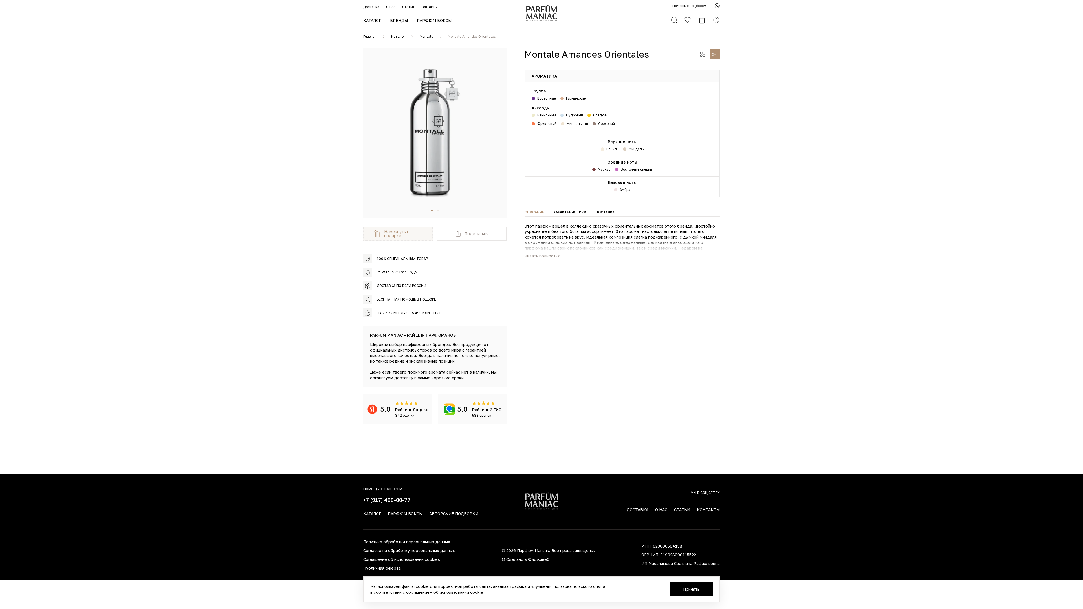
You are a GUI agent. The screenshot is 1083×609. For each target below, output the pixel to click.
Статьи (408, 7)
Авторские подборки (453, 513)
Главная (370, 36)
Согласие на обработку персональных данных (409, 550)
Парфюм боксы (434, 20)
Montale (426, 36)
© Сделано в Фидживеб (525, 559)
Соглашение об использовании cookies (401, 559)
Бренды (399, 20)
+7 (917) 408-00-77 (386, 500)
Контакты (429, 7)
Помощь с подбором (689, 6)
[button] (432, 210)
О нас (390, 7)
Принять (691, 589)
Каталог (372, 20)
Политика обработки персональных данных (406, 541)
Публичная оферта (382, 568)
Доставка (371, 7)
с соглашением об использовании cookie (443, 592)
